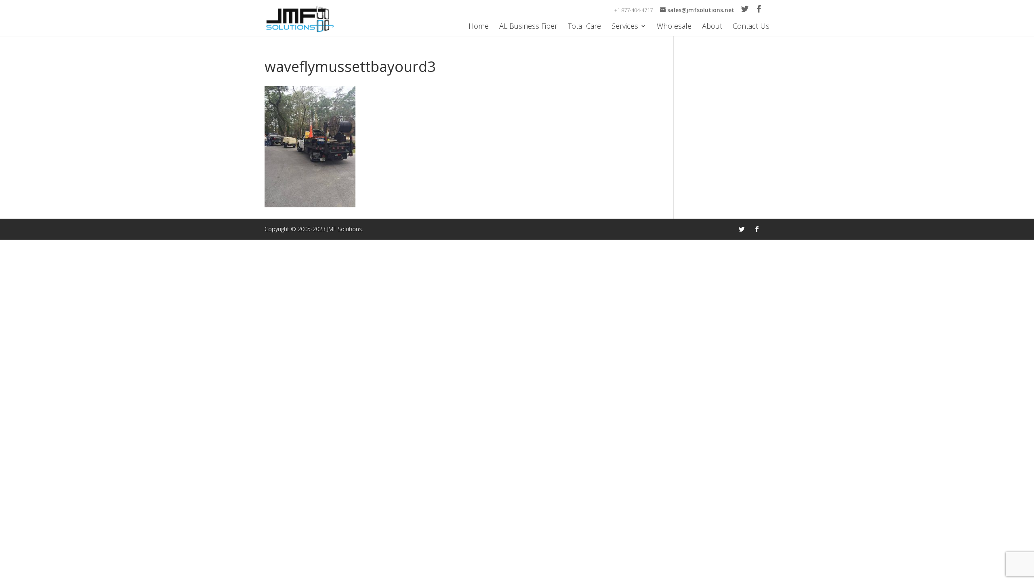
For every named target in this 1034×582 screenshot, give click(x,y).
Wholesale (674, 27)
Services (625, 27)
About (712, 27)
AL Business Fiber (528, 27)
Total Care (584, 27)
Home (479, 27)
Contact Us (751, 27)
